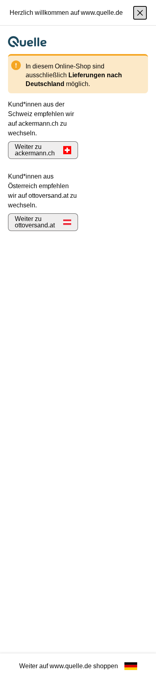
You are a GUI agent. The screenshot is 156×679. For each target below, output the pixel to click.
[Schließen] (140, 12)
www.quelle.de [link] (71, 666)
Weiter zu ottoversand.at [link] (35, 222)
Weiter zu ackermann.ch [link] (35, 150)
